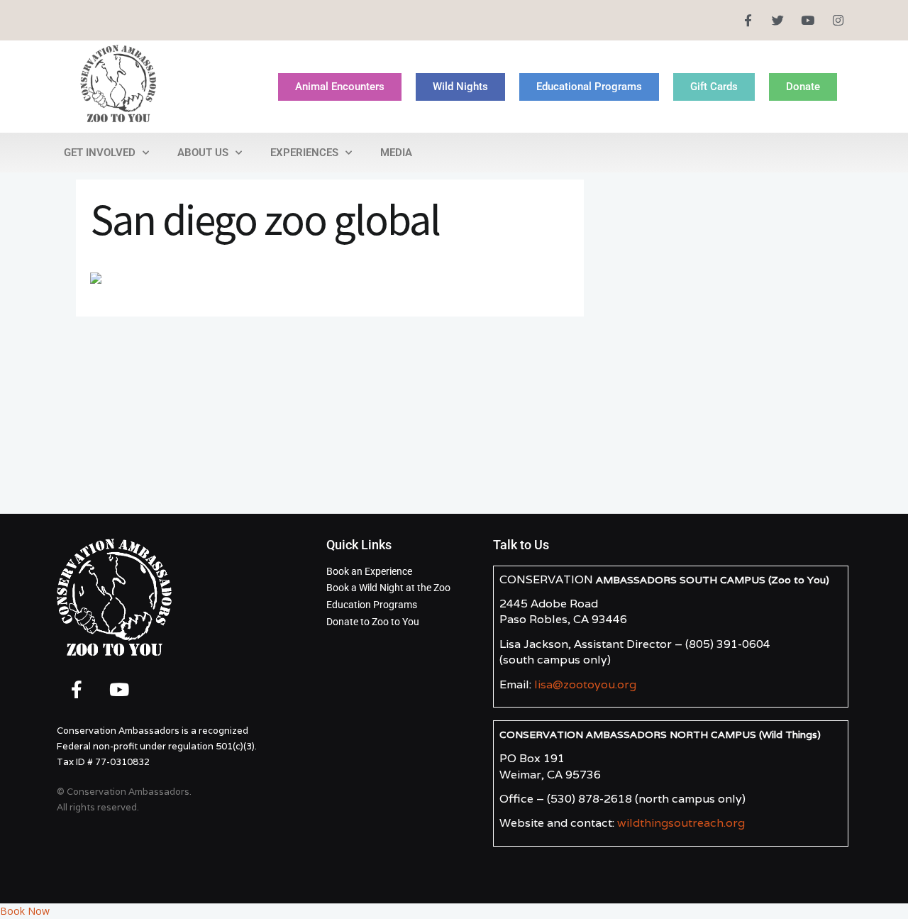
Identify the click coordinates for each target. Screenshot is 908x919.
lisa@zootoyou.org (585, 684)
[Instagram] (838, 20)
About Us (202, 152)
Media (396, 152)
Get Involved (99, 152)
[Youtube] (807, 20)
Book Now (25, 911)
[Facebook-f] (747, 20)
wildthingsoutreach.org (681, 822)
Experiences (304, 152)
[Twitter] (778, 20)
